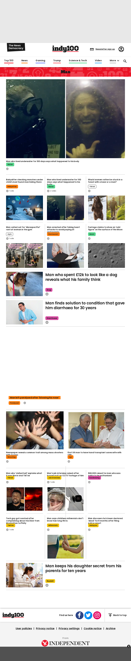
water (10, 164)
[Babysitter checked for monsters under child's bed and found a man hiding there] (24, 208)
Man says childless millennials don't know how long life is (65, 519)
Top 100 (8, 60)
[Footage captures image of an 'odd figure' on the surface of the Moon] (106, 255)
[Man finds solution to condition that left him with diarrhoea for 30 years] (24, 312)
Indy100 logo (65, 49)
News (24, 60)
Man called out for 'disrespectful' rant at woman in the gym (23, 228)
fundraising (94, 478)
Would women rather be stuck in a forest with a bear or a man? (105, 180)
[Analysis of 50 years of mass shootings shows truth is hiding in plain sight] (35, 430)
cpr (70, 457)
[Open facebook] (80, 615)
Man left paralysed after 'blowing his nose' (34, 397)
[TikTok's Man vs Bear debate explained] (106, 208)
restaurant (53, 234)
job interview (54, 478)
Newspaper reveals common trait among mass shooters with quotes (34, 453)
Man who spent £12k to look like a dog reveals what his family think (81, 277)
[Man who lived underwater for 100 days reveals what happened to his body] (65, 208)
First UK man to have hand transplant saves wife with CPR (95, 453)
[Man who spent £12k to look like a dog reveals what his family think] (24, 284)
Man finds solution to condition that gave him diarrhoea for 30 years (85, 305)
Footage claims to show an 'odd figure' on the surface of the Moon (105, 228)
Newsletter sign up (105, 49)
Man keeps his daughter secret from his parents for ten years (83, 568)
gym (10, 234)
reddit (50, 581)
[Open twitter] (88, 615)
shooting (11, 457)
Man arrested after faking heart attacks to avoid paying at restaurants (63, 229)
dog (49, 289)
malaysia (93, 525)
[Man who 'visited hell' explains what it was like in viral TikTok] (24, 499)
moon (91, 234)
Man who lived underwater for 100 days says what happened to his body (42, 161)
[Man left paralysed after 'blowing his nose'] (65, 367)
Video (98, 60)
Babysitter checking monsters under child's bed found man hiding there (24, 180)
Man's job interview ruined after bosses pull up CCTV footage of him (65, 474)
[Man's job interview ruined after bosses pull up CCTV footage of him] (65, 499)
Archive (111, 628)
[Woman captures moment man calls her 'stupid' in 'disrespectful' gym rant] (24, 255)
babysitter (12, 186)
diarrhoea (52, 318)
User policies (24, 628)
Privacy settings (69, 628)
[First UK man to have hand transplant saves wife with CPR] (96, 430)
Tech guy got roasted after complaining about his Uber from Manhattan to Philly (22, 520)
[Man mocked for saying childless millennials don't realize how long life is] (65, 546)
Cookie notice (93, 628)
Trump (57, 60)
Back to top (120, 615)
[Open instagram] (97, 615)
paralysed (14, 403)
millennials (53, 525)
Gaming (40, 60)
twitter (11, 525)
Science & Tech (78, 60)
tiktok (92, 186)
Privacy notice (45, 628)
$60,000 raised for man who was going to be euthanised (104, 474)
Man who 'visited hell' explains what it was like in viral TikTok (24, 474)
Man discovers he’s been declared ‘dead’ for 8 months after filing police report (105, 520)
